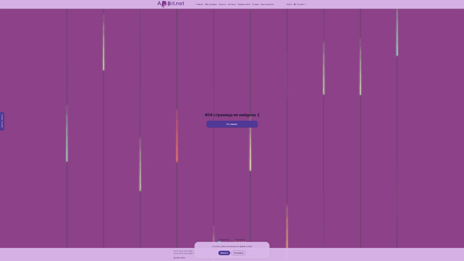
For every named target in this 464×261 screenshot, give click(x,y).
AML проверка (211, 4)
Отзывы (255, 4)
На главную (232, 124)
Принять (224, 253)
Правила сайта (244, 4)
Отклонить (238, 253)
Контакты (232, 4)
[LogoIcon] (170, 4)
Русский (300, 4)
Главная (199, 4)
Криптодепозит (267, 4)
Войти (289, 4)
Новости (222, 4)
